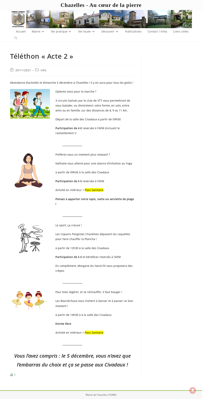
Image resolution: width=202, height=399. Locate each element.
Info (43, 70)
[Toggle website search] (16, 38)
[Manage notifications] (193, 390)
